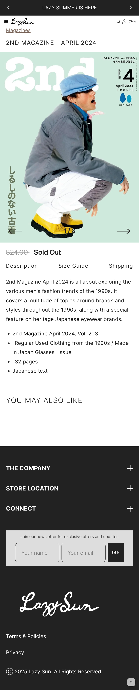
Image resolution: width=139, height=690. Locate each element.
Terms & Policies (26, 636)
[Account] (124, 21)
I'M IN (115, 552)
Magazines (18, 30)
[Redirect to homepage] (23, 21)
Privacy (15, 652)
